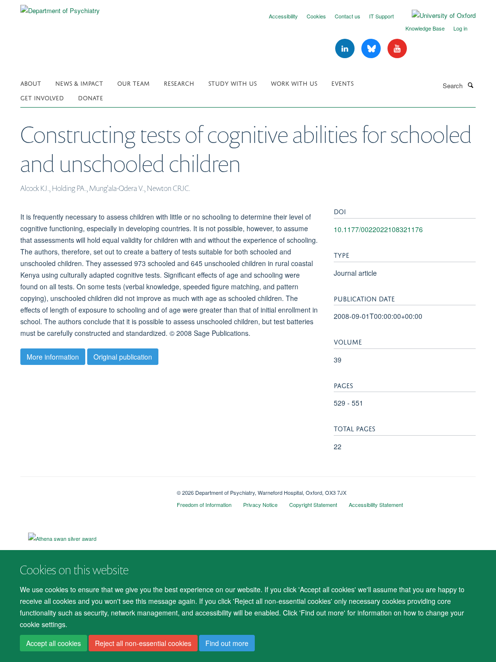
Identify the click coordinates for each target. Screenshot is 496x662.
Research (179, 82)
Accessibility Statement (376, 504)
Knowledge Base (425, 28)
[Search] (470, 84)
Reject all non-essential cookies (143, 643)
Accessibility (283, 16)
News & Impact (79, 82)
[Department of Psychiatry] (60, 7)
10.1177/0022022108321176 (378, 229)
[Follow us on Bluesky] (372, 48)
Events (342, 82)
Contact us (347, 16)
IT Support (381, 16)
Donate (90, 97)
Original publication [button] (122, 357)
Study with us (232, 82)
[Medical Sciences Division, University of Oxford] (91, 489)
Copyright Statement (313, 504)
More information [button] (53, 357)
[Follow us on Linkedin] (345, 48)
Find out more (226, 643)
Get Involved (42, 97)
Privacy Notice (260, 504)
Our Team (133, 82)
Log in (460, 28)
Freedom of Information (204, 504)
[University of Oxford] (436, 15)
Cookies (316, 16)
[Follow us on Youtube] (397, 48)
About (30, 82)
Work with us (294, 82)
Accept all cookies (53, 643)
